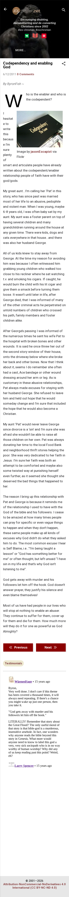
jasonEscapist (41, 151)
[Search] (63, 10)
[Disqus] (34, 722)
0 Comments (25, 74)
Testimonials (13, 663)
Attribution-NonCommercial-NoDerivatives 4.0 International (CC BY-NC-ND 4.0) (34, 886)
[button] (63, 64)
